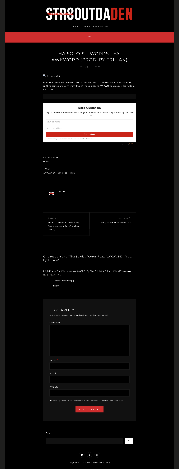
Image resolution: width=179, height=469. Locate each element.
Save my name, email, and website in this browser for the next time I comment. (88, 401)
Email (53, 373)
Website (53, 387)
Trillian (72, 173)
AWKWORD (49, 173)
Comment (55, 322)
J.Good (97, 67)
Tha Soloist (61, 173)
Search (49, 433)
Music (46, 161)
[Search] (129, 441)
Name (53, 360)
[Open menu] (89, 37)
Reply (56, 286)
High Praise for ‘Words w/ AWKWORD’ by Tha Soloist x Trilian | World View (84, 271)
